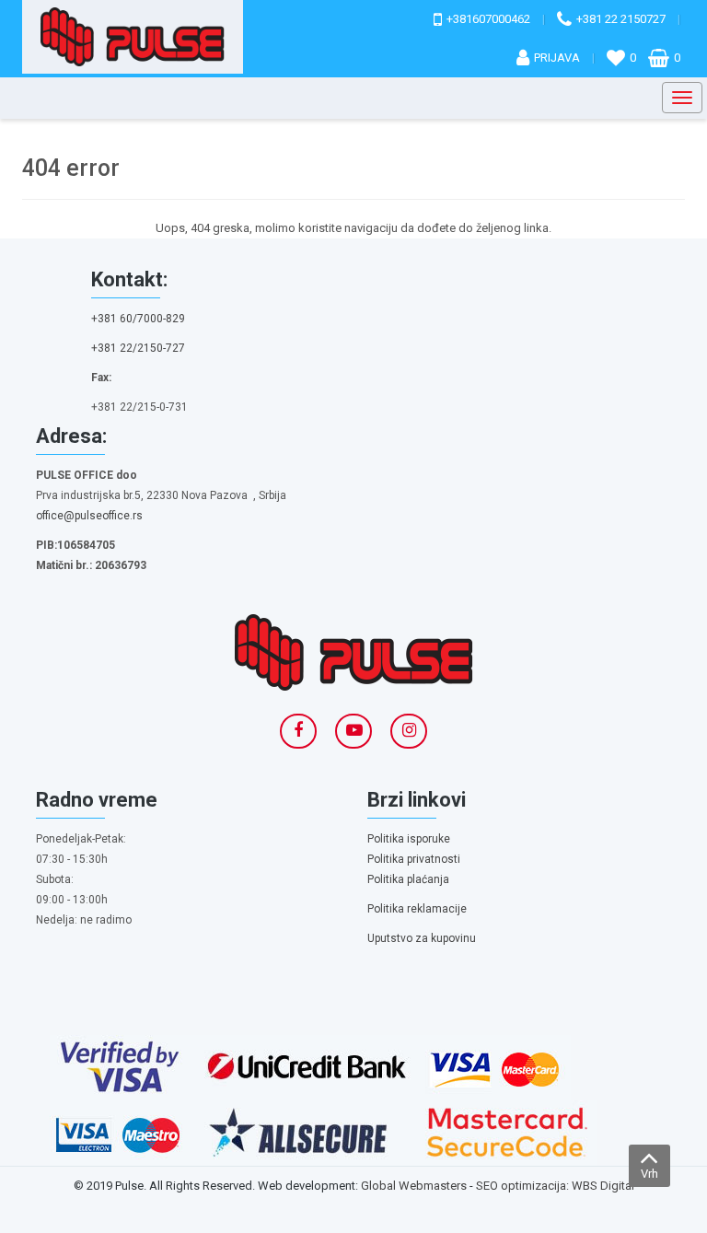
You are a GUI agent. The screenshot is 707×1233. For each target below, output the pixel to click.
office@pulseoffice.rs (89, 515)
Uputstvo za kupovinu (421, 938)
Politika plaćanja (408, 879)
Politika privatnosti (413, 859)
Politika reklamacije (417, 908)
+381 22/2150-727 (138, 348)
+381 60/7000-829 (138, 318)
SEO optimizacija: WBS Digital (555, 1185)
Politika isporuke (408, 838)
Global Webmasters (414, 1185)
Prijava (557, 57)
